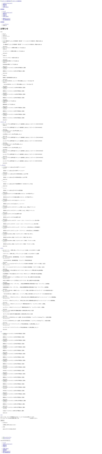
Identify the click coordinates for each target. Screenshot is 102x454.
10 (2, 165)
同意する (2, 420)
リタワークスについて (7, 3)
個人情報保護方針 (6, 19)
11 (3, 165)
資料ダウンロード (6, 18)
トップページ (5, 24)
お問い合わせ (5, 6)
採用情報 (2, 9)
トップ (4, 11)
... (4, 121)
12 (4, 165)
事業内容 (5, 4)
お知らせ (5, 5)
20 (5, 121)
